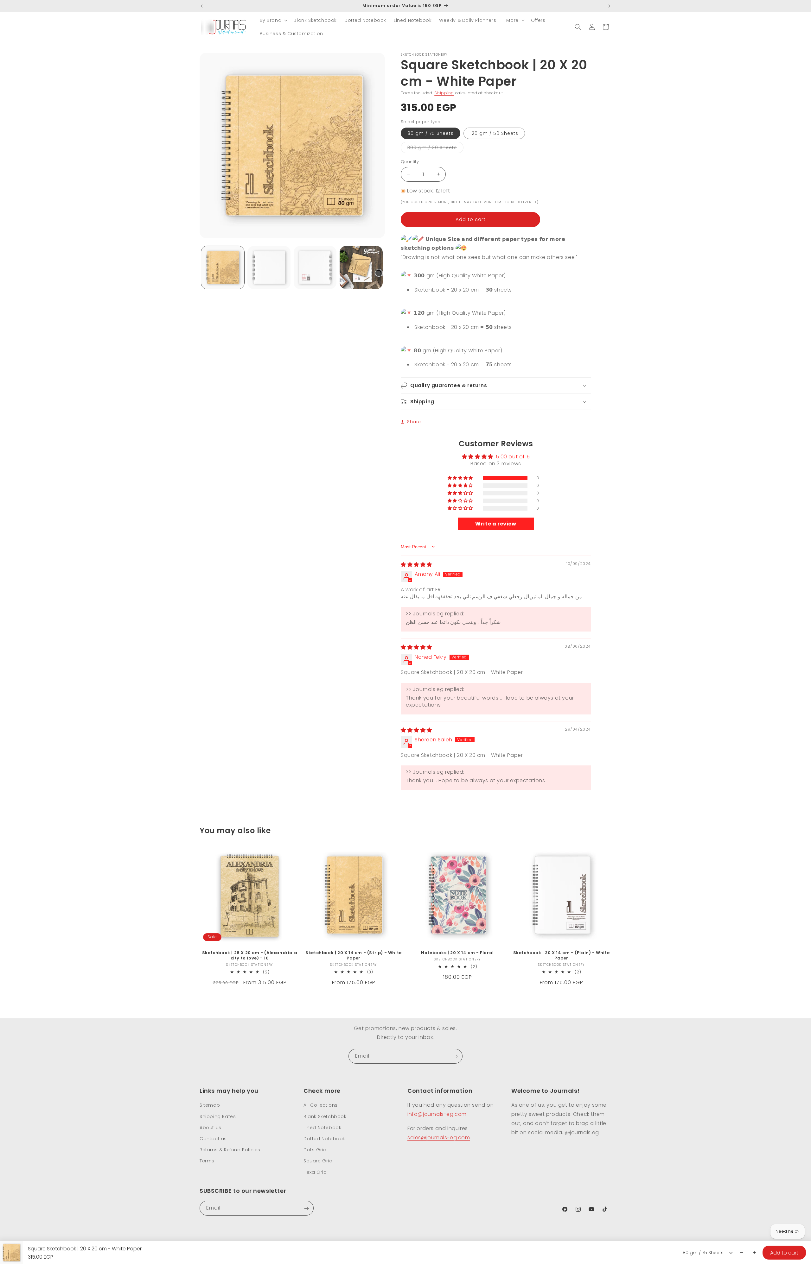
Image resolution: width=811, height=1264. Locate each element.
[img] (416, 564)
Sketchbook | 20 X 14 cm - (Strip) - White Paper (353, 955)
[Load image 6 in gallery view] (361, 267)
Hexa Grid (315, 1172)
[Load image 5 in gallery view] (315, 267)
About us (210, 1127)
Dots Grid (314, 1150)
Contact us (213, 1138)
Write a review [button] (495, 523)
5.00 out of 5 (513, 456)
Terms (207, 1161)
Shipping (444, 93)
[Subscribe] (455, 1056)
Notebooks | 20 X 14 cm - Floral (457, 953)
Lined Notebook (322, 1127)
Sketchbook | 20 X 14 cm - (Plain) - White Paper (561, 955)
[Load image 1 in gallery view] (222, 267)
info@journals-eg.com (437, 1114)
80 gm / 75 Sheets (430, 133)
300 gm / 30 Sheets (435, 148)
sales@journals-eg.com (438, 1137)
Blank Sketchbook (325, 1116)
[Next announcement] (609, 6)
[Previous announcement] (202, 6)
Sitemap (210, 1105)
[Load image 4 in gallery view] (269, 267)
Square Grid (318, 1161)
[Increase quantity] (754, 1252)
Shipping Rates (218, 1116)
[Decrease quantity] (741, 1252)
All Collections (320, 1105)
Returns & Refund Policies (230, 1150)
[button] (273, 20)
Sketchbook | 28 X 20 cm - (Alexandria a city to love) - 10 (249, 955)
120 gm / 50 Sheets (494, 133)
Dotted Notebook (324, 1138)
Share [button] (414, 421)
